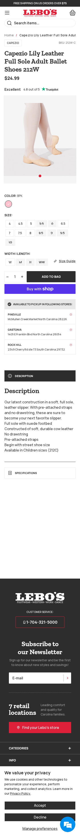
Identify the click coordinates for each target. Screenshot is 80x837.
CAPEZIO (13, 43)
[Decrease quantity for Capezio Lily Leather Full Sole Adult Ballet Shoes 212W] (7, 276)
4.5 (20, 223)
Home (9, 35)
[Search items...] (9, 23)
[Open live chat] (68, 824)
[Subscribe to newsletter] (67, 678)
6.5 (63, 223)
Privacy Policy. (20, 793)
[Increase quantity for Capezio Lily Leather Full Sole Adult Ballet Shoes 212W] (22, 276)
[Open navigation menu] (7, 12)
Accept (40, 805)
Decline (40, 817)
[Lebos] (40, 13)
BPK (8, 204)
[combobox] (40, 23)
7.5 (20, 233)
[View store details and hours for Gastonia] (71, 329)
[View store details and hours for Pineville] (71, 314)
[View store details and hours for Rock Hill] (71, 345)
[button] (40, 176)
